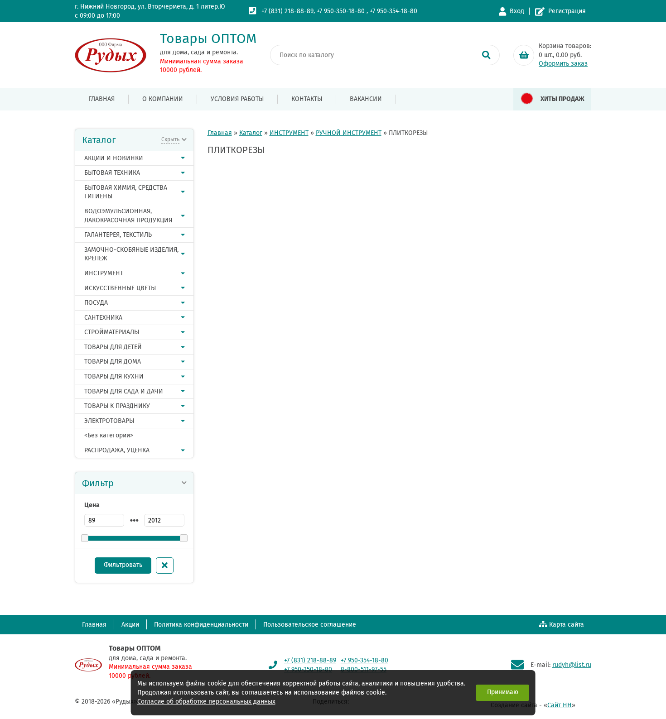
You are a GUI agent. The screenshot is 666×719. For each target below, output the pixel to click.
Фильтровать (123, 565)
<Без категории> (108, 435)
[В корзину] (523, 55)
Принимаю (502, 692)
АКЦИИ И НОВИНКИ (113, 158)
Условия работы (237, 99)
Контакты (306, 99)
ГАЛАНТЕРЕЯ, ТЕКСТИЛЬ (118, 235)
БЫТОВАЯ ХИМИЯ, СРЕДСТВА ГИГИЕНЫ (125, 192)
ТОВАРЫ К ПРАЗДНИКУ (117, 406)
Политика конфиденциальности (201, 624)
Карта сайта (566, 624)
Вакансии (366, 99)
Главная (101, 99)
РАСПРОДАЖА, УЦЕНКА (117, 450)
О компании (162, 99)
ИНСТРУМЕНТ (103, 273)
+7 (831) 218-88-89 (287, 11)
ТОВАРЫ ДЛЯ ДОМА (112, 361)
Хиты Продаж (562, 99)
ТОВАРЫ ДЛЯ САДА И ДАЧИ (123, 391)
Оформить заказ (563, 63)
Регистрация (567, 11)
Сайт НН (559, 705)
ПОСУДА (96, 303)
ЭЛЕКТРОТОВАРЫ (109, 421)
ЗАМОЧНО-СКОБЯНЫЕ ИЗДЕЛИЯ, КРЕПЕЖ (131, 254)
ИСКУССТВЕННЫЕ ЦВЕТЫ (120, 288)
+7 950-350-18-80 (341, 11)
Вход (517, 11)
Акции (130, 624)
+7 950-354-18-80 (393, 11)
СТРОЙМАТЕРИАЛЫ (111, 332)
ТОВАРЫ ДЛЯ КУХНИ (114, 376)
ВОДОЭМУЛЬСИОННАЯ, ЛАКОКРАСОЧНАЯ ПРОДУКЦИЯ (128, 215)
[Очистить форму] (165, 565)
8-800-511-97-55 (363, 669)
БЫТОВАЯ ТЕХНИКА (112, 173)
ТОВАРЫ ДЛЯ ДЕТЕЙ (113, 347)
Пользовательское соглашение (309, 624)
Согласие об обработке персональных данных (206, 701)
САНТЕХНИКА (103, 317)
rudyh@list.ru (571, 665)
